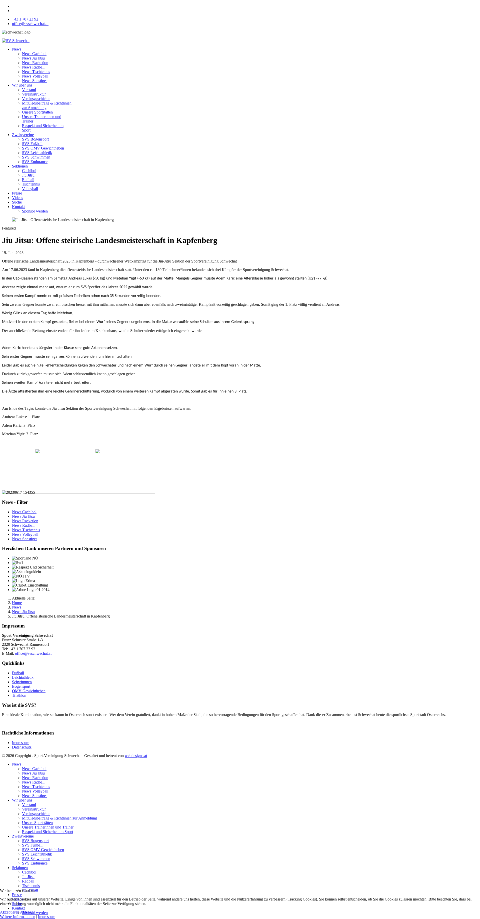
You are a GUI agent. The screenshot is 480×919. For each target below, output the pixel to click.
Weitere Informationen (17, 916)
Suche (17, 202)
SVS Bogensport (35, 139)
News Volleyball (35, 76)
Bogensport (21, 686)
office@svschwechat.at (30, 24)
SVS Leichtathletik (37, 152)
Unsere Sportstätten (37, 112)
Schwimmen (22, 682)
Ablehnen (28, 912)
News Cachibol (34, 54)
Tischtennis (31, 184)
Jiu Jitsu (28, 175)
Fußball (18, 673)
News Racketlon (35, 62)
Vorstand (29, 90)
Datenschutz (22, 747)
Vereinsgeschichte (36, 98)
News (16, 49)
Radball (28, 180)
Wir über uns (22, 85)
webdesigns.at (136, 756)
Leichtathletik (23, 677)
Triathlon (19, 695)
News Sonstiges (34, 80)
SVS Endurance (35, 162)
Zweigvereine (23, 134)
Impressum (20, 742)
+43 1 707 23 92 (25, 19)
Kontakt (18, 206)
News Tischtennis (36, 72)
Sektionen (20, 166)
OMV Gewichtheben (29, 691)
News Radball (33, 67)
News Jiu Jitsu (33, 58)
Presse (17, 193)
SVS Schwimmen (36, 157)
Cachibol (29, 170)
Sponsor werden (35, 211)
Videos (17, 198)
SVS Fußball (32, 144)
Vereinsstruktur (34, 94)
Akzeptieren (9, 912)
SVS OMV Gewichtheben (43, 148)
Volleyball (30, 188)
